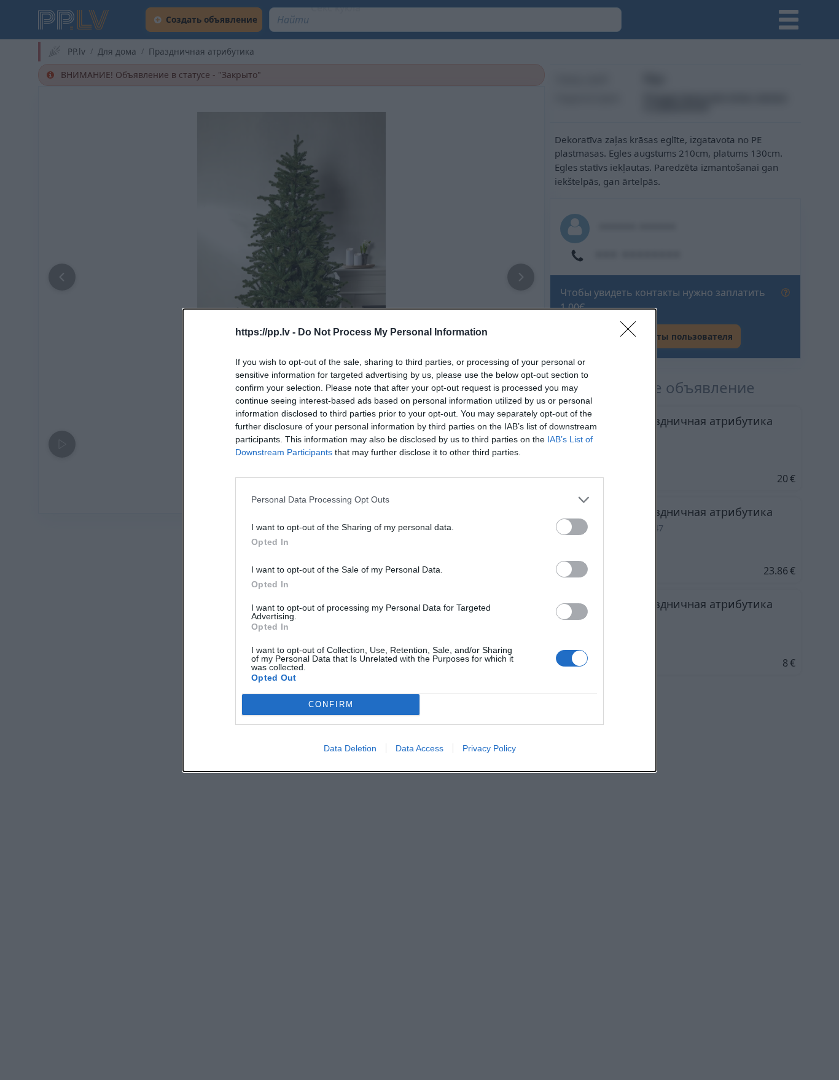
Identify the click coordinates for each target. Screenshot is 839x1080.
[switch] (572, 526)
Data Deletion (350, 748)
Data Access (419, 748)
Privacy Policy (489, 748)
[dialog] (419, 540)
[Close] (632, 333)
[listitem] (419, 499)
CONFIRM (331, 704)
